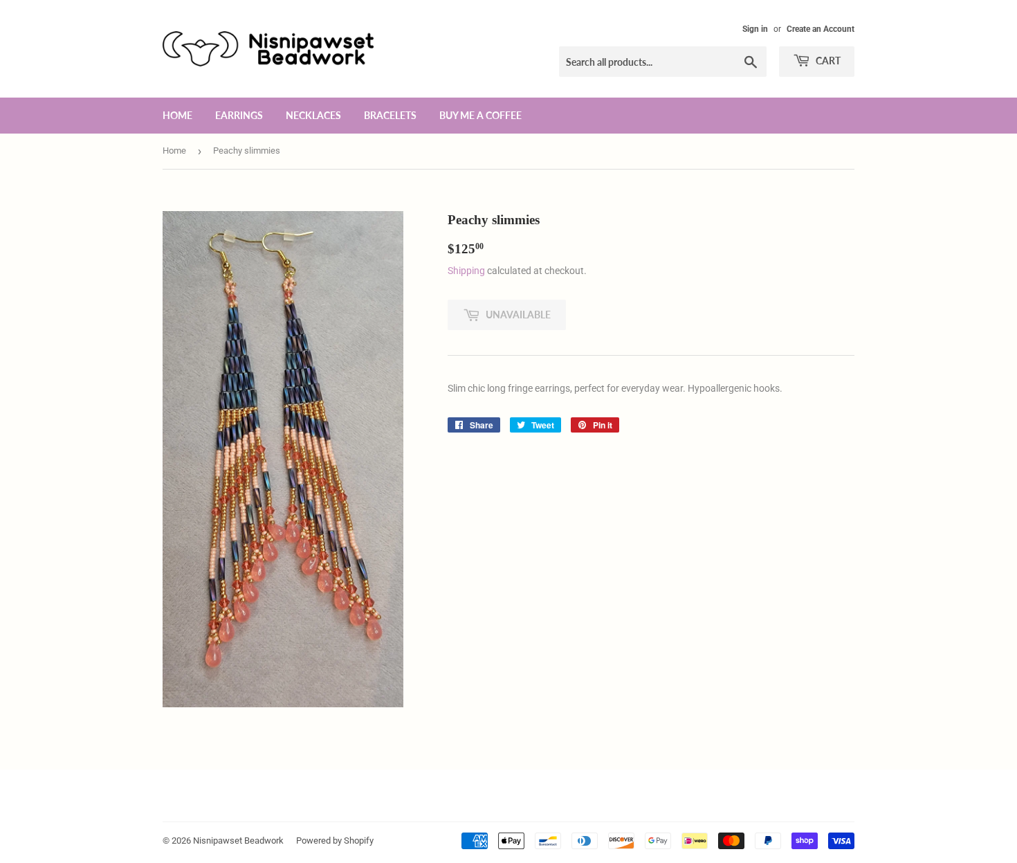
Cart (827, 60)
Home (177, 115)
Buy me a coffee (480, 115)
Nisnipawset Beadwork (238, 840)
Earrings (239, 115)
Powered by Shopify (335, 840)
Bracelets (390, 115)
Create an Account (820, 29)
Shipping (466, 270)
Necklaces (313, 115)
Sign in (755, 29)
